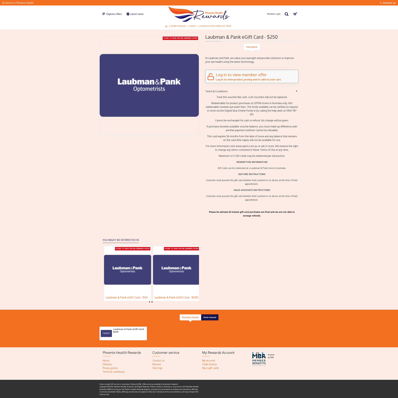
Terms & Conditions (216, 91)
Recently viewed (190, 317)
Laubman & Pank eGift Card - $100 (125, 297)
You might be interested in (121, 240)
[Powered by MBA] (259, 358)
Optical (192, 26)
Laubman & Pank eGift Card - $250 (129, 330)
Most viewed (210, 317)
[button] (149, 302)
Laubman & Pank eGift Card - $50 (174, 297)
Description (252, 47)
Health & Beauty (178, 26)
